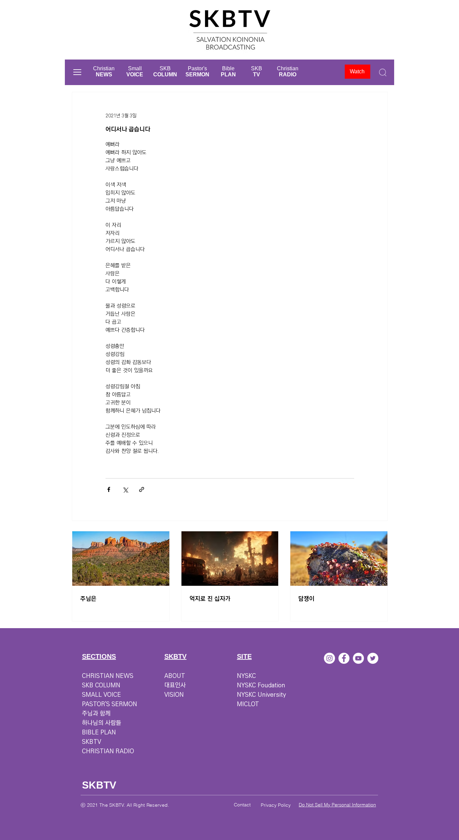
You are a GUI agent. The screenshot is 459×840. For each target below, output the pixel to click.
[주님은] (120, 558)
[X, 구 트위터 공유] (125, 489)
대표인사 (175, 685)
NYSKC (246, 676)
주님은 (88, 599)
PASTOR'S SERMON (109, 704)
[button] (77, 72)
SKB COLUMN (101, 685)
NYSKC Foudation (261, 685)
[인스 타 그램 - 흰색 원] (329, 658)
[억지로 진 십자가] (230, 558)
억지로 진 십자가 (210, 599)
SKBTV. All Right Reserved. (139, 805)
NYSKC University (261, 694)
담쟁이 (306, 599)
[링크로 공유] (141, 489)
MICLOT (248, 704)
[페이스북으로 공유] (109, 489)
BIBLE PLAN (99, 732)
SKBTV (91, 742)
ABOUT (174, 676)
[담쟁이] (338, 558)
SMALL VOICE (101, 694)
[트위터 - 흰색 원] (372, 658)
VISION (174, 694)
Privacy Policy (276, 805)
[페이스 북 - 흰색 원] (343, 658)
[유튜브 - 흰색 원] (358, 658)
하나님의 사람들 (101, 723)
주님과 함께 (96, 713)
